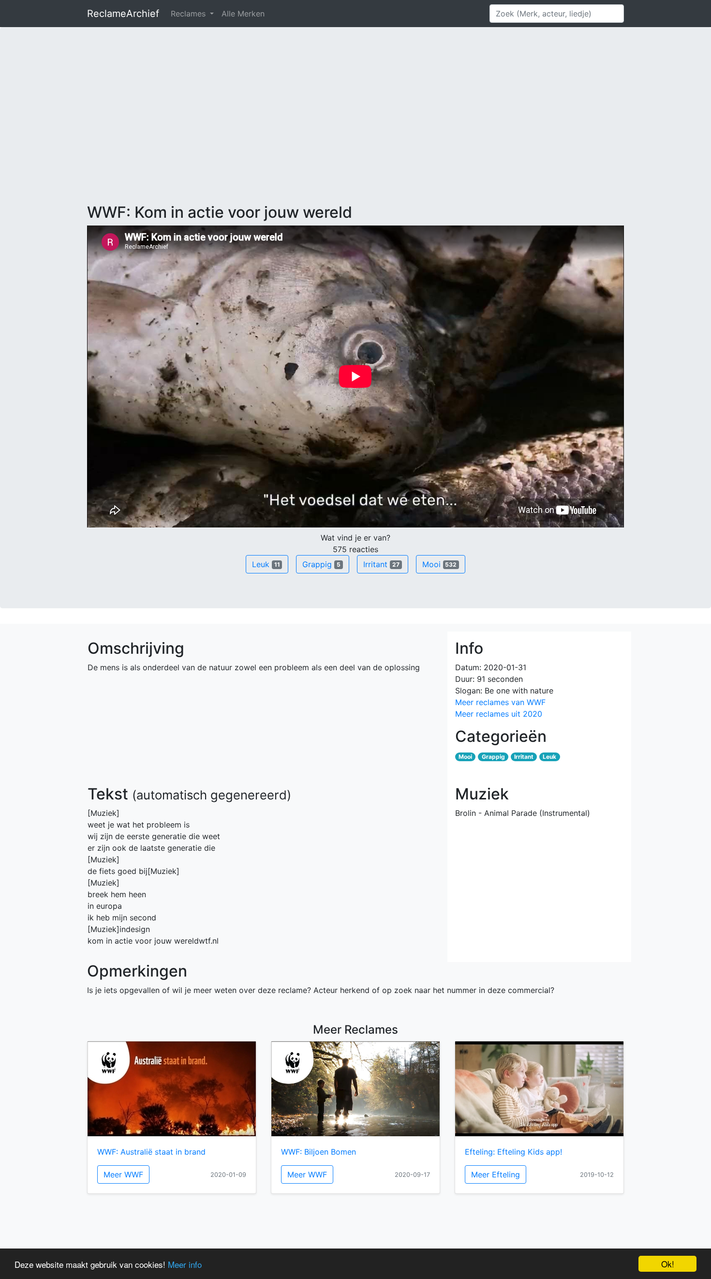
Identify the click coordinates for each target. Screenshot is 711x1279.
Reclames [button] (189, 13)
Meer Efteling (495, 1174)
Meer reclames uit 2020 (498, 714)
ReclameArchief (123, 13)
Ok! (667, 1264)
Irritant (381, 564)
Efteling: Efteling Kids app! (513, 1152)
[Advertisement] (355, 130)
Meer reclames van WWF (500, 702)
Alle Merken (243, 13)
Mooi (439, 564)
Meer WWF (123, 1174)
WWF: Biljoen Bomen (318, 1152)
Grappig (321, 564)
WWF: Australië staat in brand (151, 1152)
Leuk (266, 564)
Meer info (185, 1264)
